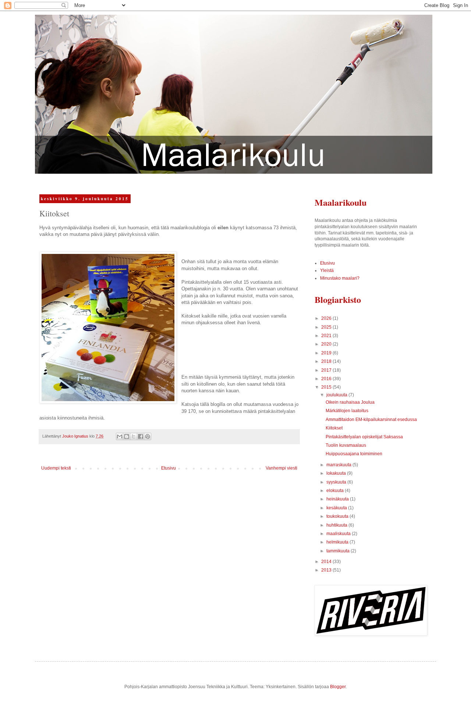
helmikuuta (338, 542)
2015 (327, 387)
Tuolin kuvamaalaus (346, 445)
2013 (327, 570)
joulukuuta (337, 394)
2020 (327, 344)
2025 (327, 327)
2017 (327, 370)
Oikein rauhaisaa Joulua (350, 402)
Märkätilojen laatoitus (347, 410)
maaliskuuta (339, 533)
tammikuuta (338, 550)
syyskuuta (336, 482)
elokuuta (335, 490)
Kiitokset (334, 428)
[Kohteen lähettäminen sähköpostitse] (119, 436)
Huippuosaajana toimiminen (354, 453)
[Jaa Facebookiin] (140, 436)
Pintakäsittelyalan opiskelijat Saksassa (364, 436)
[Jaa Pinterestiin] (147, 436)
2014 (327, 561)
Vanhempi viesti (281, 468)
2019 (327, 352)
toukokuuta (338, 516)
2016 (327, 378)
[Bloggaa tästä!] (126, 436)
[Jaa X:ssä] (133, 436)
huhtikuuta (337, 525)
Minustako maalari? (340, 278)
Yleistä (327, 270)
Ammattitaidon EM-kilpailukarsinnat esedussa (371, 419)
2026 (327, 318)
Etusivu (168, 468)
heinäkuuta (338, 499)
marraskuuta (339, 464)
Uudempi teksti (56, 468)
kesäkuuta (337, 507)
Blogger (338, 686)
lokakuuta (336, 473)
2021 (327, 335)
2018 (327, 361)
